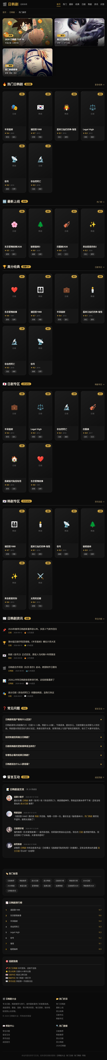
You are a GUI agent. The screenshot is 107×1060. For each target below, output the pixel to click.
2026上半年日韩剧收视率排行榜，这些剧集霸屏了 (31, 679)
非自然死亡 (53, 926)
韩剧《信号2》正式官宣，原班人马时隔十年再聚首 (31, 654)
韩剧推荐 (23, 880)
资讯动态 (12, 981)
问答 (102, 4)
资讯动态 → (99, 501)
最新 (71, 4)
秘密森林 (53, 949)
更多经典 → (99, 84)
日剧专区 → (99, 267)
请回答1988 (53, 910)
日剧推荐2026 (73, 886)
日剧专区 (12, 974)
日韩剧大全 (61, 1055)
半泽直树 (53, 921)
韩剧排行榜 (73, 880)
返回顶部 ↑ (99, 777)
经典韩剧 (59, 886)
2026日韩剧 (61, 1045)
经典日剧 (47, 886)
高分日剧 (35, 880)
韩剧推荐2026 (89, 886)
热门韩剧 (77, 1055)
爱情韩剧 (35, 886)
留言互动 (6, 1034)
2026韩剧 (11, 886)
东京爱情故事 (53, 915)
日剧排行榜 (60, 880)
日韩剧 (12, 12)
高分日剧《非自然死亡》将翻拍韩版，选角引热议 (31, 692)
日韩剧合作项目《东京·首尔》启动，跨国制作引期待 (32, 667)
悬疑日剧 (23, 886)
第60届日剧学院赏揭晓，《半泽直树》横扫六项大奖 (31, 641)
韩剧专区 (12, 978)
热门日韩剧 (12, 968)
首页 (59, 4)
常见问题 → (99, 619)
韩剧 (90, 4)
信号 (53, 938)
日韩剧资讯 (12, 891)
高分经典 (12, 971)
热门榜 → (100, 202)
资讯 (96, 4)
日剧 (84, 4)
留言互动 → (99, 708)
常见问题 (6, 1031)
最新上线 (59, 1007)
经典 (77, 4)
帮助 (84, 1055)
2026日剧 (86, 880)
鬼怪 (53, 943)
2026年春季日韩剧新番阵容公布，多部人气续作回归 (32, 629)
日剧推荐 (11, 880)
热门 (65, 4)
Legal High (53, 932)
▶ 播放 (19, 138)
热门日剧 (69, 1055)
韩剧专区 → (99, 384)
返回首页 (6, 1042)
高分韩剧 (47, 880)
